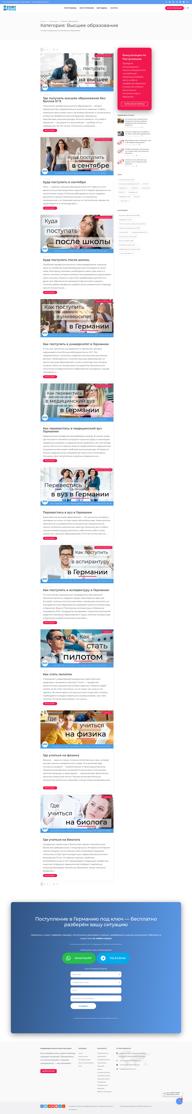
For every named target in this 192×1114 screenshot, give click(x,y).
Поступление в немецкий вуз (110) (132, 224)
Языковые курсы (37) (127, 245)
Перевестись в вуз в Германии (67, 512)
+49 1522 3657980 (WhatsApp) (130, 1061)
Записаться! (48, 1071)
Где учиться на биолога (61, 839)
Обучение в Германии (103, 217)
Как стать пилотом (57, 674)
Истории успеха (84, 1060)
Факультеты (101, 1056)
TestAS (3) (134, 188)
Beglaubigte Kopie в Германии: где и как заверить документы (138, 141)
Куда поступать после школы (66, 260)
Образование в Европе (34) (129, 249)
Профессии (107, 632)
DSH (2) (122, 192)
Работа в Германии (104, 1092)
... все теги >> (124, 201)
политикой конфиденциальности (107, 1018)
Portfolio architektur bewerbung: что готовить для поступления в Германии (137, 151)
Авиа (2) (137, 196)
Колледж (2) (132, 192)
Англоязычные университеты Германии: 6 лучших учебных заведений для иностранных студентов (136, 122)
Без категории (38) (126, 240)
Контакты (72, 1106)
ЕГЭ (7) (145, 184)
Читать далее (49, 130)
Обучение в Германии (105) (129, 228)
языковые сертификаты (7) (129, 184)
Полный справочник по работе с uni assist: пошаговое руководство (137, 133)
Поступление (87, 8)
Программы (70, 8)
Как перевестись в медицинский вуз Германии (72, 430)
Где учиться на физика (61, 755)
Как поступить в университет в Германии (76, 344)
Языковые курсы (103, 1079)
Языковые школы (103, 1076)
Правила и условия (105, 1106)
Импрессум (73, 1109)
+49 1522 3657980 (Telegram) (130, 1065)
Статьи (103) (123, 232)
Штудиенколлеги (103, 1060)
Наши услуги (83, 1056)
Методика (102, 8)
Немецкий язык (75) (139, 232)
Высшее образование (103, 55)
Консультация (174, 8)
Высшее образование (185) (129, 215)
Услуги (114, 8)
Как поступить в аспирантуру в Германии (76, 590)
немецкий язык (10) (126, 179)
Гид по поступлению (85, 1063)
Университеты (102, 1053)
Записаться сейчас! (134, 104)
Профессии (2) (124, 196)
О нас (80, 1053)
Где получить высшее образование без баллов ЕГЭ (74, 99)
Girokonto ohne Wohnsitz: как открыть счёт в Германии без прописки (136, 162)
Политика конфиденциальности (87, 1106)
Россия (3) (146, 188)
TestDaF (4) (123, 188)
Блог (80, 1066)
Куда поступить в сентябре (64, 182)
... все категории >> (126, 253)
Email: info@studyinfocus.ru (40, 2)
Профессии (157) (125, 219)
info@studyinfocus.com (128, 1069)
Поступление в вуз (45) (128, 236)
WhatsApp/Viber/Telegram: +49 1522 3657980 (16, 2)
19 (54, 50)
